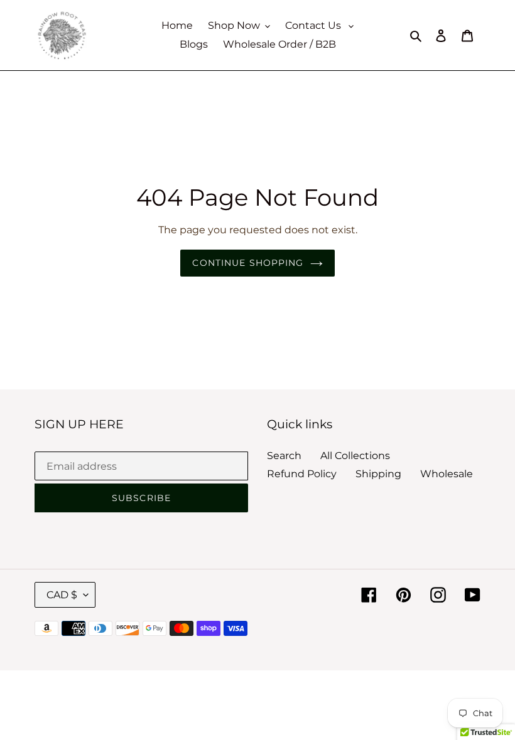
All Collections (355, 456)
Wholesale (446, 474)
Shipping (378, 474)
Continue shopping (247, 262)
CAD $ (61, 595)
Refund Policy (302, 474)
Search (284, 456)
